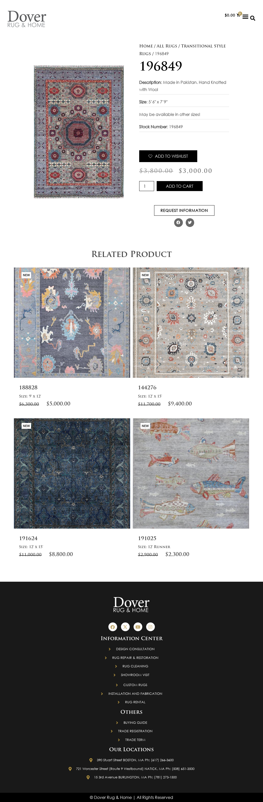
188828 (28, 388)
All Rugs (167, 46)
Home (146, 46)
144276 (147, 388)
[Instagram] (150, 626)
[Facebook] (112, 626)
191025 (147, 538)
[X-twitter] (125, 626)
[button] (245, 16)
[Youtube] (138, 626)
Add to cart (179, 186)
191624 (28, 538)
